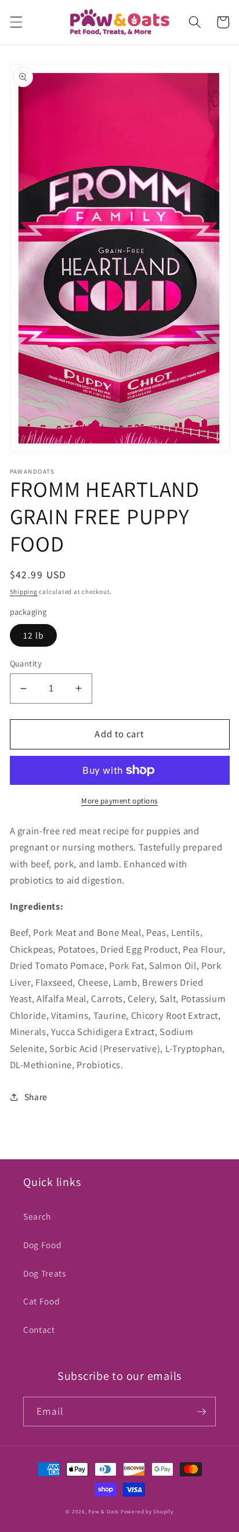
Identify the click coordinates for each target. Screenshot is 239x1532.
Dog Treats (44, 1273)
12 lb (33, 635)
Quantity (26, 663)
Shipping (24, 591)
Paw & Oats (103, 1511)
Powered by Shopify (147, 1511)
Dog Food (42, 1244)
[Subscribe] (201, 1412)
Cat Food (41, 1301)
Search (37, 1216)
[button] (16, 22)
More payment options (119, 801)
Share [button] (36, 1096)
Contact (39, 1329)
